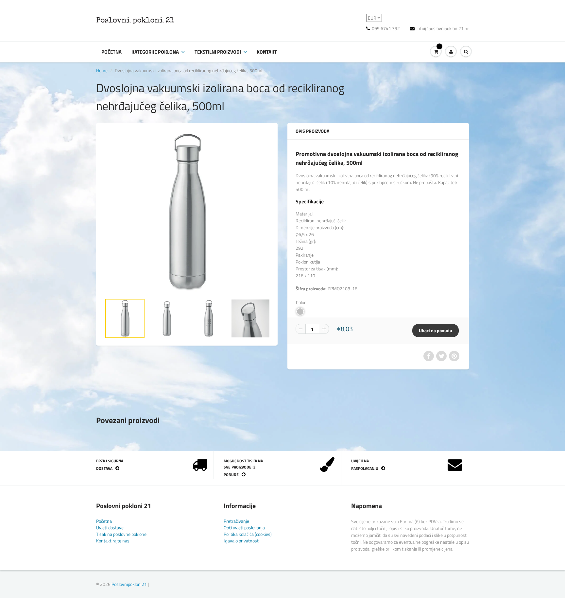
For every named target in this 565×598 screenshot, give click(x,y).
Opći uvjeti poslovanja (244, 527)
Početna (111, 52)
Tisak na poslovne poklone (121, 534)
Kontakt (267, 52)
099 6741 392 (386, 28)
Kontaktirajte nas (112, 540)
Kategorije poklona (155, 52)
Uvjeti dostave (110, 527)
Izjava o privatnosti (242, 540)
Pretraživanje (236, 521)
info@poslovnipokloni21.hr (443, 28)
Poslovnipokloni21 (129, 584)
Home (102, 70)
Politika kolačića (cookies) (248, 534)
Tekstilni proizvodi (218, 52)
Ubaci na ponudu (435, 330)
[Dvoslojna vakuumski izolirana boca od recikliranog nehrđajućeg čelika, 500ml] (186, 212)
